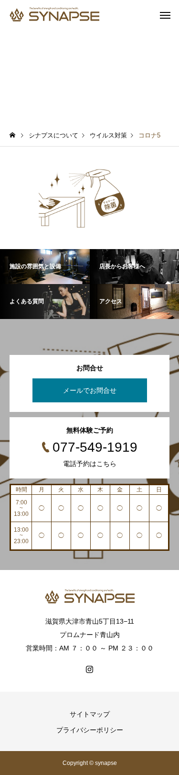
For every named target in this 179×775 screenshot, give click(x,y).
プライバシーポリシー (89, 730)
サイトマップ (90, 714)
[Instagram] (90, 669)
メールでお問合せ (89, 390)
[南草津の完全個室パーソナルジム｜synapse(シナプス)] (54, 14)
